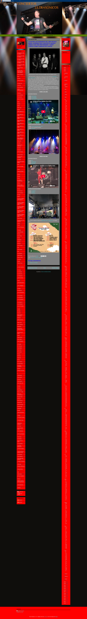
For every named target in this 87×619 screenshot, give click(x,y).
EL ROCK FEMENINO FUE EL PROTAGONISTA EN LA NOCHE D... (66, 157)
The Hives (19, 436)
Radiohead (20, 375)
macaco (19, 312)
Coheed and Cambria (20, 157)
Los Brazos (20, 290)
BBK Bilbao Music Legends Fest (47, 220)
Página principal (21, 35)
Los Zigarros (20, 302)
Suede (19, 410)
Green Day (20, 235)
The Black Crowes (21, 417)
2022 (65, 583)
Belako (19, 103)
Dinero (19, 174)
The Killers (20, 438)
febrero (66, 576)
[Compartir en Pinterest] (45, 256)
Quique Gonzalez (21, 370)
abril (65, 97)
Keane (19, 261)
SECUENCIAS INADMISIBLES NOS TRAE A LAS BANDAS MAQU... (66, 538)
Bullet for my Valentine (20, 145)
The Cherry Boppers (20, 424)
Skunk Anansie (20, 404)
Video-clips (40, 257)
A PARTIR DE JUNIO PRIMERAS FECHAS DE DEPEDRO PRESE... (66, 396)
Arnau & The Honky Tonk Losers (37, 126)
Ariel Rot (19, 85)
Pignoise (19, 357)
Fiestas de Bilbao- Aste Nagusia (21, 199)
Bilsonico (20, 500)
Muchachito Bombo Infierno (20, 329)
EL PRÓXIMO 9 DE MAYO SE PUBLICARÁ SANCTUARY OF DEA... (66, 419)
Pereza (19, 353)
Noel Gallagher (20, 341)
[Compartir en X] (43, 256)
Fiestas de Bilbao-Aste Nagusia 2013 (21, 215)
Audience (19, 93)
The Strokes (20, 454)
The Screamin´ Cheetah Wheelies (37, 99)
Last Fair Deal (20, 277)
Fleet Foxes (20, 218)
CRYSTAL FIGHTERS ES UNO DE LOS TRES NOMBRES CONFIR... (66, 205)
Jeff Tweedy (20, 249)
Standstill (19, 408)
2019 (65, 588)
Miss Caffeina (20, 324)
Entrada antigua (55, 267)
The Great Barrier (21, 433)
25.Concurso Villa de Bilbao (21, 62)
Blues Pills (33, 163)
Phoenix (19, 355)
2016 (65, 593)
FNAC (19, 223)
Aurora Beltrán (20, 95)
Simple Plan (20, 402)
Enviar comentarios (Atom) (46, 271)
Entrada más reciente (32, 267)
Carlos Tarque (20, 151)
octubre (65, 80)
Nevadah (33, 191)
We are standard (21, 475)
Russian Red (20, 396)
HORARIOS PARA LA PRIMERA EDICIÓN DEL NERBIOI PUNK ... (66, 348)
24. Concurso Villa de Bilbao (21, 59)
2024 (65, 70)
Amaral (19, 78)
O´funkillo (19, 344)
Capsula (19, 149)
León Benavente (21, 282)
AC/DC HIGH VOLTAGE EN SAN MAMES (20, 71)
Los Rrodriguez (20, 299)
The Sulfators (20, 456)
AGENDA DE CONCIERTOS (47, 35)
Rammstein (20, 377)
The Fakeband (20, 430)
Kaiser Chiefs (20, 257)
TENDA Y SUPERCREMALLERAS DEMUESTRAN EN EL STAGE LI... (66, 253)
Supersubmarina (21, 412)
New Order (20, 339)
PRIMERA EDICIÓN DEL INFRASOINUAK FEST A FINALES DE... (66, 513)
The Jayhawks (33, 97)
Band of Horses (20, 98)
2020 (65, 586)
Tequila (19, 415)
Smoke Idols (20, 406)
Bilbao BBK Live (20, 111)
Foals (19, 225)
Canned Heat (33, 161)
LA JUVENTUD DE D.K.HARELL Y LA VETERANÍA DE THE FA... (66, 325)
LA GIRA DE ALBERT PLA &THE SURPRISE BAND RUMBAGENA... (66, 135)
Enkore (19, 188)
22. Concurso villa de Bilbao (21, 53)
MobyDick (19, 326)
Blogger (56, 616)
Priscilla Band (20, 363)
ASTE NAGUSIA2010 (20, 90)
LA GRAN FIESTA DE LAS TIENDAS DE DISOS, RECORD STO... (66, 229)
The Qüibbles (20, 443)
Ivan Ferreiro (20, 245)
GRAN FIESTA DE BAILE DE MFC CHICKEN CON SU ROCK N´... (66, 561)
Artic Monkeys (20, 87)
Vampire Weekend (21, 466)
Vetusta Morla (20, 469)
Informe (19, 243)
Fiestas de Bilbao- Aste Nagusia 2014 (21, 203)
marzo (66, 573)
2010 (65, 603)
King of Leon (20, 263)
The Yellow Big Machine (20, 459)
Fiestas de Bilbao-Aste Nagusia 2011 (21, 207)
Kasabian (19, 259)
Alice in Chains (20, 74)
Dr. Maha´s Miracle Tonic (20, 181)
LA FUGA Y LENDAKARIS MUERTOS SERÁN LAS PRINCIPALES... (66, 466)
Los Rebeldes (20, 297)
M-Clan (19, 310)
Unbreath (19, 464)
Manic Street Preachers (20, 315)
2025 (65, 69)
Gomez (19, 233)
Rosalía (19, 386)
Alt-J (18, 76)
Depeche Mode (20, 171)
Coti (18, 164)
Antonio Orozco (20, 80)
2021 (65, 585)
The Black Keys (20, 420)
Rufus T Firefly (20, 391)
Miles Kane (20, 322)
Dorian (19, 176)
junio (66, 91)
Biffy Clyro (19, 107)
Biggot (19, 109)
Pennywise (20, 351)
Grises (19, 237)
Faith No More (20, 192)
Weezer (19, 478)
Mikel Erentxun (20, 319)
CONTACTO (29, 35)
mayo (66, 94)
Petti (32, 160)
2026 (65, 67)
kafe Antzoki (20, 255)
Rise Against (20, 381)
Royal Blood (20, 389)
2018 (65, 590)
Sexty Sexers (20, 400)
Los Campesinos (21, 292)
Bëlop (19, 105)
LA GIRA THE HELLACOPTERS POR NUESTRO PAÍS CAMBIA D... (66, 301)
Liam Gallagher (20, 285)
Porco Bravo (20, 361)
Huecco (19, 241)
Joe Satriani (20, 253)
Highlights (19, 239)
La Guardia (20, 271)
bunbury (19, 147)
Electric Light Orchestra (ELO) (21, 185)
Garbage (19, 230)
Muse (19, 335)
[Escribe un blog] (42, 256)
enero (66, 578)
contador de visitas (20, 494)
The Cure (19, 426)
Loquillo (19, 288)
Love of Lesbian (21, 306)
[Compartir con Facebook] (44, 256)
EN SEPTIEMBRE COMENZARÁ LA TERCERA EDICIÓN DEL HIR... (66, 182)
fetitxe (19, 196)
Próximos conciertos (34, 257)
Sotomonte (33, 128)
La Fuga (19, 269)
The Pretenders (34, 98)
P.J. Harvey (20, 346)
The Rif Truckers (21, 448)
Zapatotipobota (20, 484)
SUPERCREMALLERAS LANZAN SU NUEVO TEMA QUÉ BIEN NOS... (66, 442)
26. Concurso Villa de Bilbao (21, 65)
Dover (19, 178)
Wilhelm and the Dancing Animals (21, 481)
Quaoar (19, 368)
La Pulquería (20, 275)
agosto (66, 86)
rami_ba (46, 616)
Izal (18, 247)
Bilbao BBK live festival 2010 (20, 139)
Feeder (19, 194)
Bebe (19, 101)
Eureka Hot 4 (20, 190)
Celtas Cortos (20, 154)
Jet (18, 251)
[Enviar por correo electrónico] (41, 256)
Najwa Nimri (20, 337)
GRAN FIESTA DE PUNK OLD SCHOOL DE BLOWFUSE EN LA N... (66, 490)
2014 (65, 596)
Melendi (19, 317)
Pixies (19, 359)
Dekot (19, 169)
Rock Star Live (20, 383)
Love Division (20, 304)
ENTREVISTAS (37, 35)
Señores (19, 398)
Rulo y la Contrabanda (20, 394)
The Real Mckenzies (20, 446)
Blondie (19, 142)
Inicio (45, 267)
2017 (65, 591)
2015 (65, 594)
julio (65, 89)
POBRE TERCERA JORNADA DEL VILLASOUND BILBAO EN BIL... (66, 277)
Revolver (19, 379)
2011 (65, 601)
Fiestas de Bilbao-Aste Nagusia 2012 (21, 211)
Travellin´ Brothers (21, 461)
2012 (65, 599)
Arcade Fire (20, 83)
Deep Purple (33, 162)
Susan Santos (33, 96)
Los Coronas (20, 295)
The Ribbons (33, 190)
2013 (65, 598)
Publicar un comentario (34, 262)
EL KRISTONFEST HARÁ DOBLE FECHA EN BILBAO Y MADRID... (66, 372)
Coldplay (19, 159)
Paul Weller (20, 348)
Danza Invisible (20, 166)
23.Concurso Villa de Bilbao (21, 56)
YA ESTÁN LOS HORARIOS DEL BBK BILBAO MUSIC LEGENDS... (66, 111)
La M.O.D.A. (20, 273)
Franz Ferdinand (21, 227)
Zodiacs (19, 487)
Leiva (19, 280)
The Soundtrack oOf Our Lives (21, 452)
